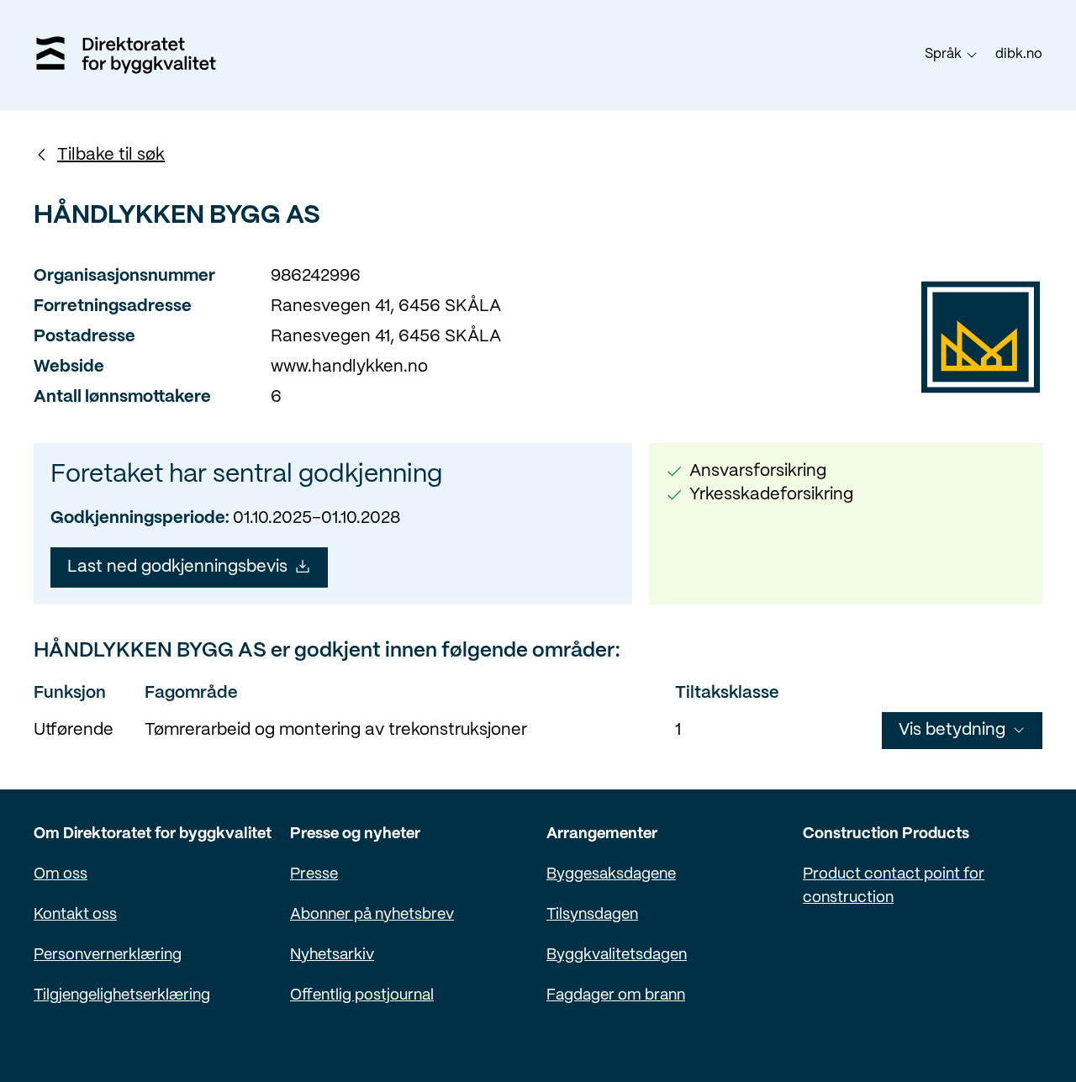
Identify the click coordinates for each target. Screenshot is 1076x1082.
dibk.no (1018, 54)
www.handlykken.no (349, 367)
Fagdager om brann (615, 996)
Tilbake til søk (111, 155)
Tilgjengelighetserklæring (122, 996)
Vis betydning (952, 730)
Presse (314, 875)
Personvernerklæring (108, 955)
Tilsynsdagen (592, 915)
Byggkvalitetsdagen (616, 955)
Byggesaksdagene (611, 875)
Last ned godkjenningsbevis (177, 567)
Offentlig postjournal (362, 996)
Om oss (60, 875)
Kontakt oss (75, 915)
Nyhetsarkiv (332, 955)
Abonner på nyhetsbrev (372, 915)
